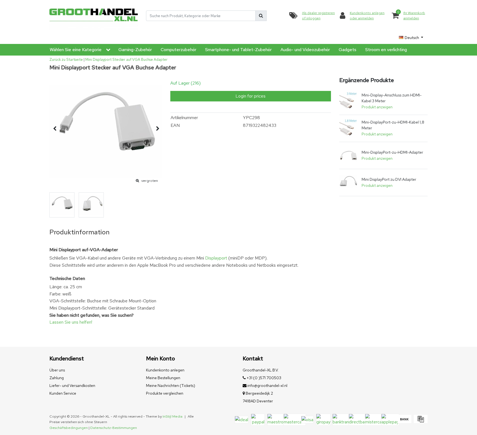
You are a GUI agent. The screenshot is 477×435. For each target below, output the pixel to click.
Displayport (216, 258)
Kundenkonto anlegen (165, 370)
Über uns (57, 370)
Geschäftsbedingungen (68, 427)
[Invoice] (420, 421)
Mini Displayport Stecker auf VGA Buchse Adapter (126, 59)
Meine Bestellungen (163, 377)
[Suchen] (261, 15)
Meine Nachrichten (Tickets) (170, 385)
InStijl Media (172, 416)
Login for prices (250, 96)
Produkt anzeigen (377, 106)
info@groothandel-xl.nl (267, 385)
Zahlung (56, 377)
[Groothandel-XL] (93, 16)
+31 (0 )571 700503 (263, 377)
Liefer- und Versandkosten (72, 385)
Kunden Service (62, 393)
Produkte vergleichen (164, 393)
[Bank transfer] (404, 421)
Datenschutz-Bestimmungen (113, 427)
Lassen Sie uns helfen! (70, 322)
